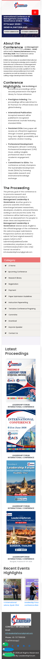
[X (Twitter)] (12, 646)
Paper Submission (11, 32)
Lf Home (11, 265)
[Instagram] (29, 646)
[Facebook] (7, 646)
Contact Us (13, 333)
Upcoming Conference (17, 272)
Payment (12, 290)
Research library (15, 278)
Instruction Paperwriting (18, 302)
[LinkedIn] (24, 646)
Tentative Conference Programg (21, 308)
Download (12, 321)
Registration (13, 284)
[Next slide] (35, 592)
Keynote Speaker (15, 327)
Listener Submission (29, 32)
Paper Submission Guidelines (20, 296)
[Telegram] (18, 646)
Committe (12, 315)
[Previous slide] (7, 592)
